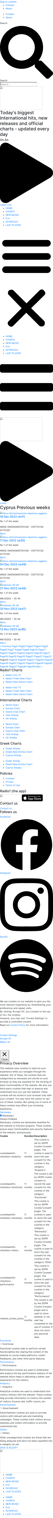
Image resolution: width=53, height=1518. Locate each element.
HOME (9, 208)
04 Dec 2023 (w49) (13, 564)
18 (4, 656)
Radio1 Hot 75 (13, 675)
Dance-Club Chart (15, 711)
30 (4, 663)
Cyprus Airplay (13, 755)
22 (38, 656)
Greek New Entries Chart (19, 751)
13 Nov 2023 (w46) (13, 629)
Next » (39, 666)
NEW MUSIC (12, 214)
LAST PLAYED (13, 225)
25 (13, 659)
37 (13, 666)
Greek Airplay (13, 748)
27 (31, 659)
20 (21, 656)
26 (22, 659)
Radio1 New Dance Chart (19, 681)
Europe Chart (13, 708)
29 (48, 659)
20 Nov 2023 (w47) (13, 608)
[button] (26, 282)
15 (29, 653)
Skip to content (8, 1)
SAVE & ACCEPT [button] (9, 1447)
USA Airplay (12, 715)
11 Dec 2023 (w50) (12, 540)
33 (30, 663)
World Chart (12, 705)
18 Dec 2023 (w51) (12, 516)
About (9, 8)
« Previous (5, 646)
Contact (10, 5)
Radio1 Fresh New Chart (19, 678)
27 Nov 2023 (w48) (13, 588)
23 (47, 656)
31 (13, 663)
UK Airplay (11, 718)
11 (42, 649)
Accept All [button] (5, 1038)
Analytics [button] (5, 1383)
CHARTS (10, 211)
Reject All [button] (5, 1041)
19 (12, 656)
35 (48, 663)
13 (12, 653)
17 (46, 653)
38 (22, 666)
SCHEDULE (12, 221)
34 (39, 663)
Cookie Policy (17, 1025)
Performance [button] (7, 1362)
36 (4, 666)
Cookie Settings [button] (8, 1035)
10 (34, 649)
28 (39, 659)
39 (31, 666)
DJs (8, 218)
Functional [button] (5, 1340)
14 (21, 653)
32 (21, 663)
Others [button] (3, 1429)
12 (4, 653)
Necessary (8, 1115)
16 (38, 653)
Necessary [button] (5, 1112)
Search (3, 23)
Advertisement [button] (8, 1404)
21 (30, 656)
